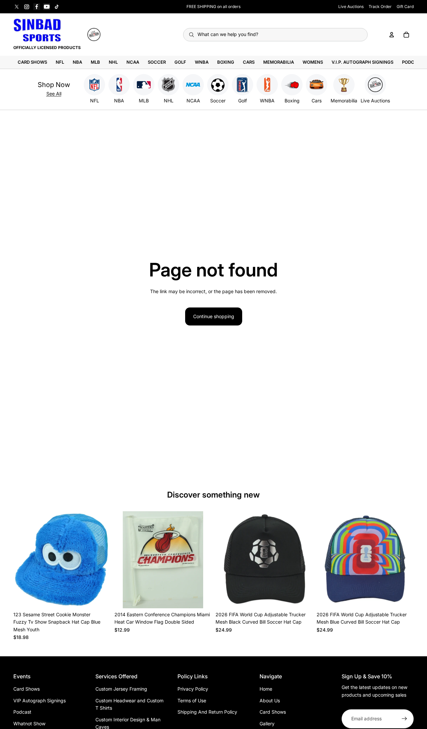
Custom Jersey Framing (121, 689)
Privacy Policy (192, 689)
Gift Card (405, 6)
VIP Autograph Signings (39, 700)
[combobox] (275, 34)
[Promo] (93, 34)
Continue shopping (213, 316)
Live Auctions (351, 6)
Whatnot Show (29, 723)
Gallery (267, 723)
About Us (270, 700)
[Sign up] (404, 718)
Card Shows (26, 689)
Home (266, 689)
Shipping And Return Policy (207, 712)
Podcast (22, 712)
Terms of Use (191, 700)
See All (53, 93)
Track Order (380, 6)
